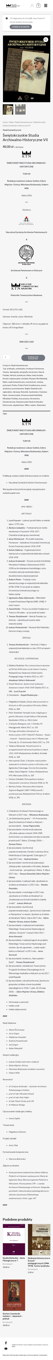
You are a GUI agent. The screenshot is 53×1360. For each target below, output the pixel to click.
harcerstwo (33, 372)
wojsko (33, 405)
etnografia (24, 372)
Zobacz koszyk (20, 27)
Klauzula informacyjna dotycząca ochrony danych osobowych (25, 1355)
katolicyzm (21, 375)
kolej (34, 375)
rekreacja (16, 392)
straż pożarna (23, 398)
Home (5, 122)
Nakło (5, 382)
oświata (40, 382)
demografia (14, 372)
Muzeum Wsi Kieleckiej (38, 378)
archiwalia (11, 369)
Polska (14, 385)
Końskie (40, 375)
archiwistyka (20, 369)
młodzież (24, 378)
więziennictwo (18, 405)
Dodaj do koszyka (33, 358)
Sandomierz (33, 392)
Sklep (11, 122)
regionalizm (7, 392)
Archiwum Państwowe (35, 369)
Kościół (6, 378)
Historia (13, 375)
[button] (45, 39)
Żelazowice (41, 405)
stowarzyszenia (14, 395)
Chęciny (6, 372)
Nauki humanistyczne (23, 122)
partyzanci (7, 385)
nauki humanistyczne (16, 382)
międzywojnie (14, 378)
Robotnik (24, 392)
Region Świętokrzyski (33, 388)
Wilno (27, 405)
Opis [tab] (5, 413)
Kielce (28, 375)
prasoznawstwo (18, 388)
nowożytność (30, 382)
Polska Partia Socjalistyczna (29, 385)
